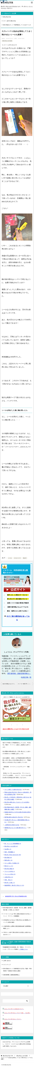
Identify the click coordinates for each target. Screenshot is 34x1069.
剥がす (24, 558)
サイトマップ (7, 964)
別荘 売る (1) (8, 880)
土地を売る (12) (8, 877)
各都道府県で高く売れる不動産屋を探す (16, 896)
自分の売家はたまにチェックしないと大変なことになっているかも (10, 683)
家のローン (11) (8, 866)
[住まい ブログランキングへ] (7, 1028)
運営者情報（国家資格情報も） (19, 673)
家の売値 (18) (8, 857)
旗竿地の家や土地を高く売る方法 (13, 817)
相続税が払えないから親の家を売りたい (15, 827)
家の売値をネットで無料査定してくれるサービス (17, 25)
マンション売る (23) (9, 874)
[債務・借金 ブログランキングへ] (7, 1023)
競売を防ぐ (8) (8, 860)
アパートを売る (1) (9, 871)
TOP (8, 1055)
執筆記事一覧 (26, 677)
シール (10, 558)
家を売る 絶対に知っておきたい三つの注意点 (16, 802)
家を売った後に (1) (9, 882)
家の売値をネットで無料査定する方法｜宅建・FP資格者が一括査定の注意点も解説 (17, 969)
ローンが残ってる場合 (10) (11, 863)
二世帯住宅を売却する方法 (11, 825)
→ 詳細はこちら (23, 949)
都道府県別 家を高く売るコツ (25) (14, 885)
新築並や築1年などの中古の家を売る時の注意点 (17, 812)
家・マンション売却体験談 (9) (12, 843)
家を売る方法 (7, 2)
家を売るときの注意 (7, 40)
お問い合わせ (7, 960)
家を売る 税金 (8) (9, 868)
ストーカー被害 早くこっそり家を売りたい (25, 683)
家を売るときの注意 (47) (11, 846)
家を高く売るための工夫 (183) (12, 854)
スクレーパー (17, 558)
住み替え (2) (7, 849)
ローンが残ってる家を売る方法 (13, 789)
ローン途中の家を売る (9, 21)
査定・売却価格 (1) (9, 852)
